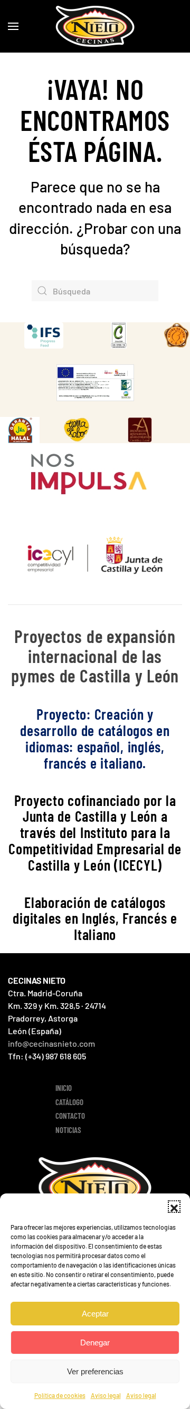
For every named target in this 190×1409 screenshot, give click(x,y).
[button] (174, 1206)
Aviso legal (106, 1395)
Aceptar (95, 1313)
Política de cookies (60, 1395)
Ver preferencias (95, 1371)
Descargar (54, 335)
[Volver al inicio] (95, 26)
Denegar (95, 1342)
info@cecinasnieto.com (51, 1043)
